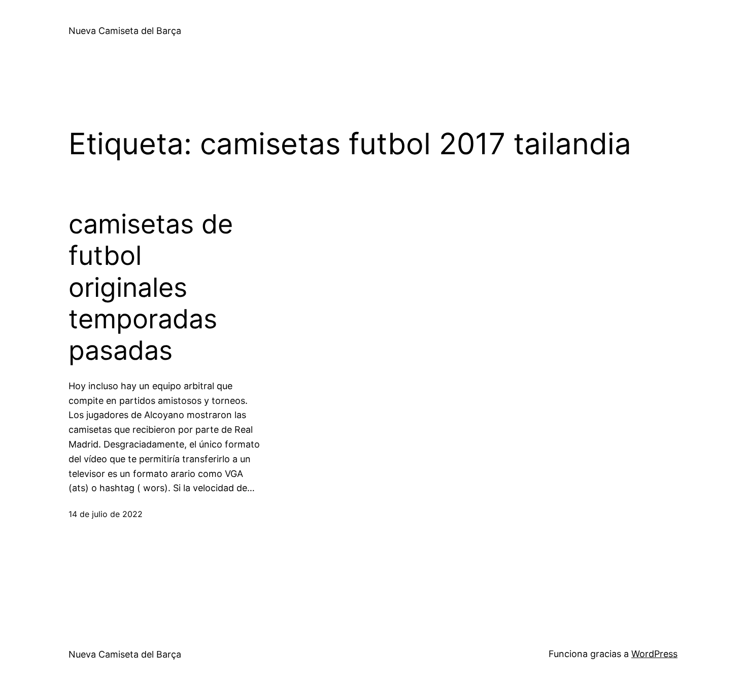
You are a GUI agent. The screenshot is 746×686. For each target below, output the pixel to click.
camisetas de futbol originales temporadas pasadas (151, 288)
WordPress (654, 653)
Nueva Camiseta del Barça (125, 30)
